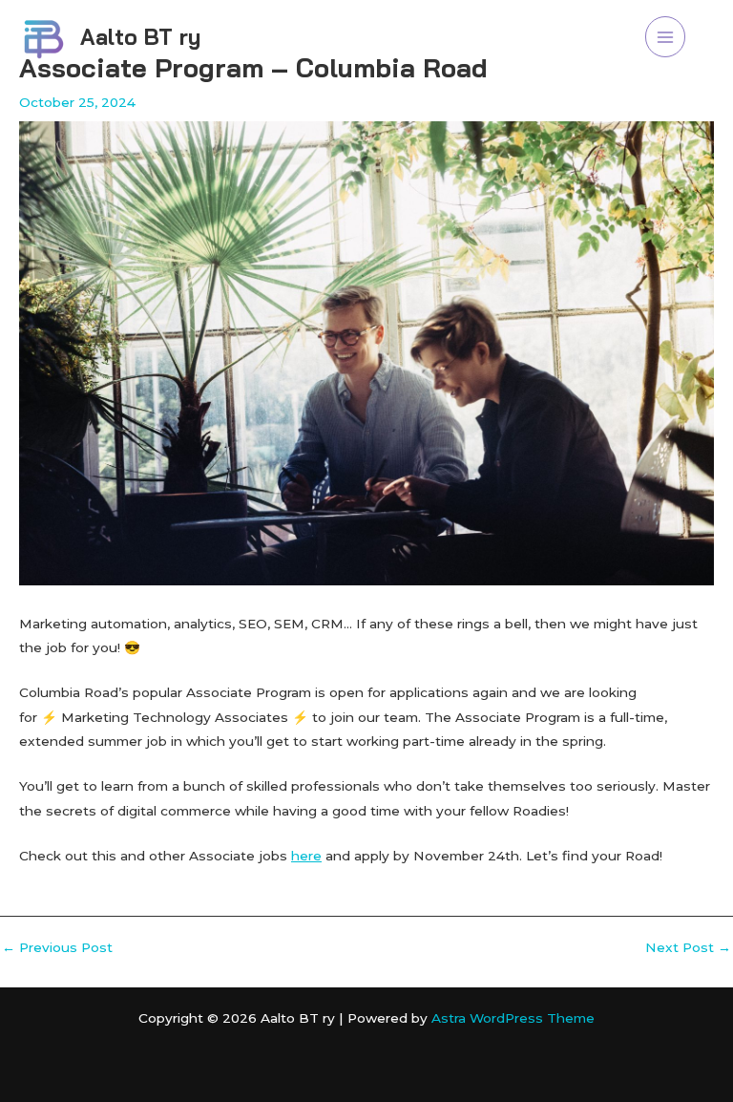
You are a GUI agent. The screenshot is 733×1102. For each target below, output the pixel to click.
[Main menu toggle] (665, 36)
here (306, 855)
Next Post (688, 948)
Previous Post (57, 948)
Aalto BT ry (140, 37)
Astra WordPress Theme (513, 1018)
